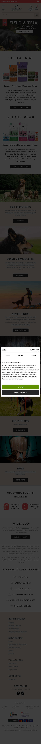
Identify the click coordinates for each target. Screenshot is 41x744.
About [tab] (34, 355)
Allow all (20, 387)
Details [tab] (20, 355)
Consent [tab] (7, 355)
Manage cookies (19, 392)
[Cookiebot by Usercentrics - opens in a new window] (30, 350)
